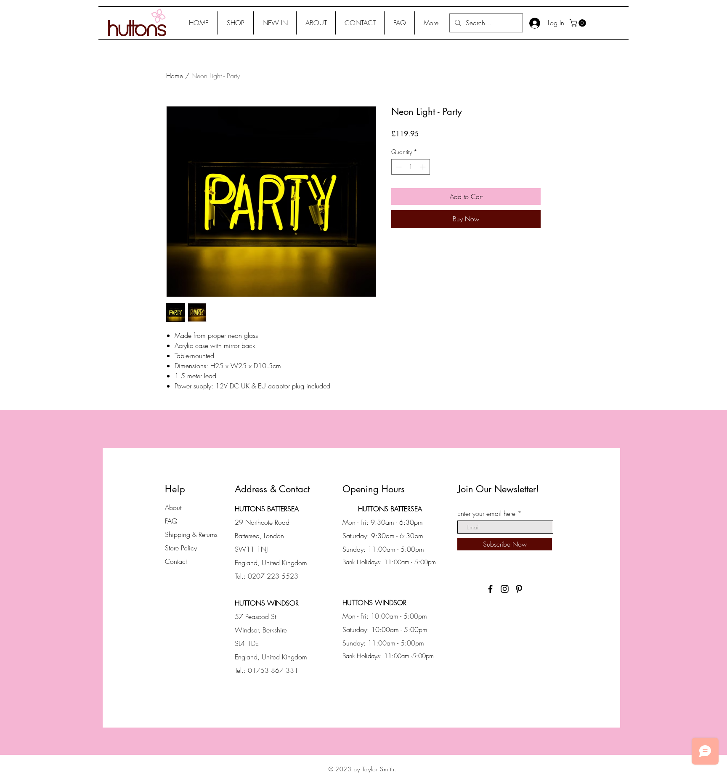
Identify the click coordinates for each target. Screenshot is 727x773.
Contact (176, 561)
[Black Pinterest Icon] (519, 589)
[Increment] (423, 166)
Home (174, 75)
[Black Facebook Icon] (490, 589)
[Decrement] (398, 166)
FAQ (171, 521)
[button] (235, 23)
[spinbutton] (410, 166)
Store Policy (181, 548)
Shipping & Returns (191, 534)
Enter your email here (486, 513)
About (173, 507)
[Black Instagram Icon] (504, 589)
